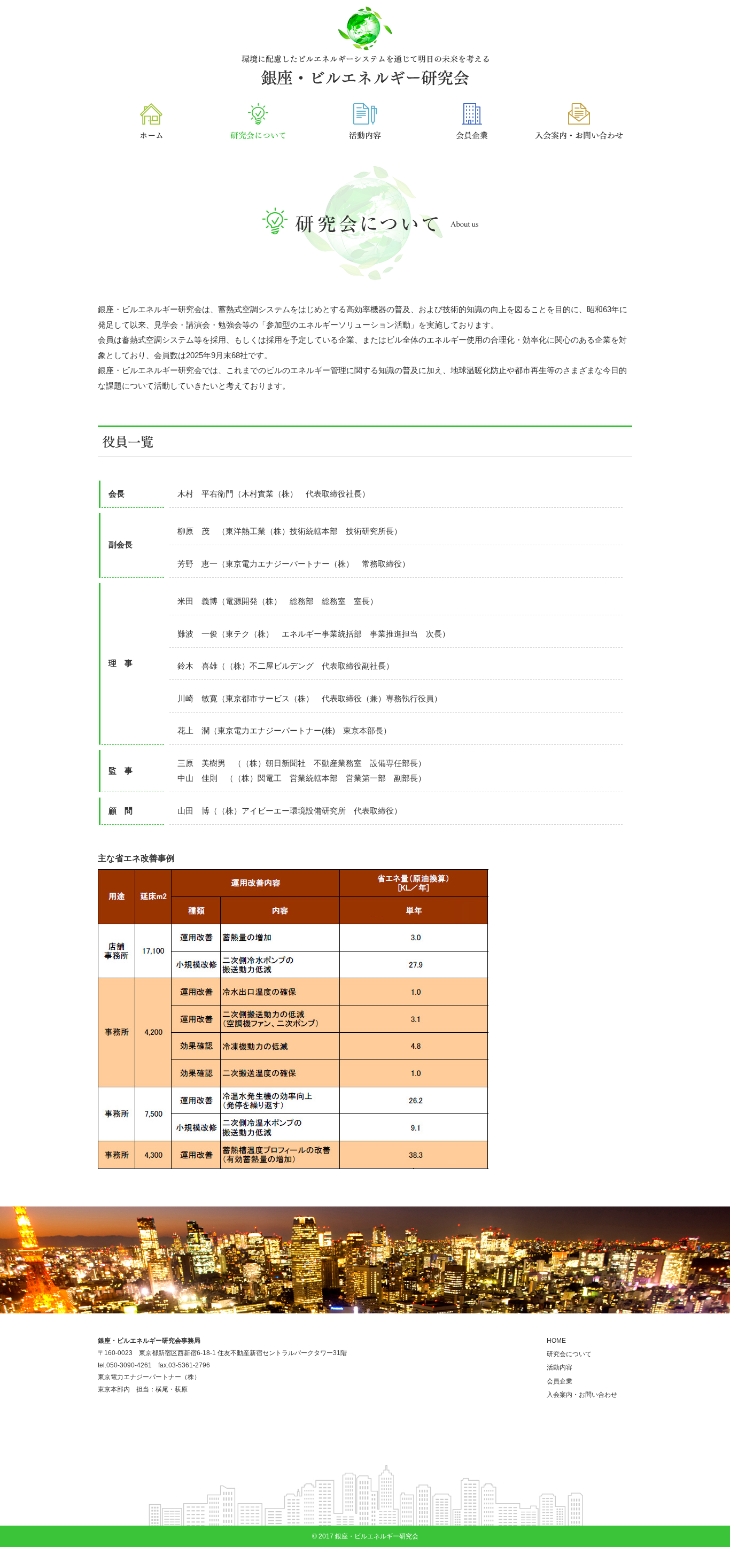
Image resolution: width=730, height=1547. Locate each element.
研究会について (569, 1354)
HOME (556, 1340)
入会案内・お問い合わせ (582, 1394)
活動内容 (559, 1367)
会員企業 (559, 1381)
